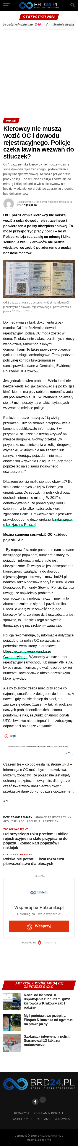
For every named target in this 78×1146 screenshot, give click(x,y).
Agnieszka (30, 204)
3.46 (30, 24)
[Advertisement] (39, 72)
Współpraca (22, 1119)
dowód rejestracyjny (54, 817)
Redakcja (21, 1113)
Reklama (43, 1119)
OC (22, 821)
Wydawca (62, 1119)
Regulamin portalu (49, 1113)
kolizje (11, 821)
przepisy (51, 821)
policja (34, 821)
